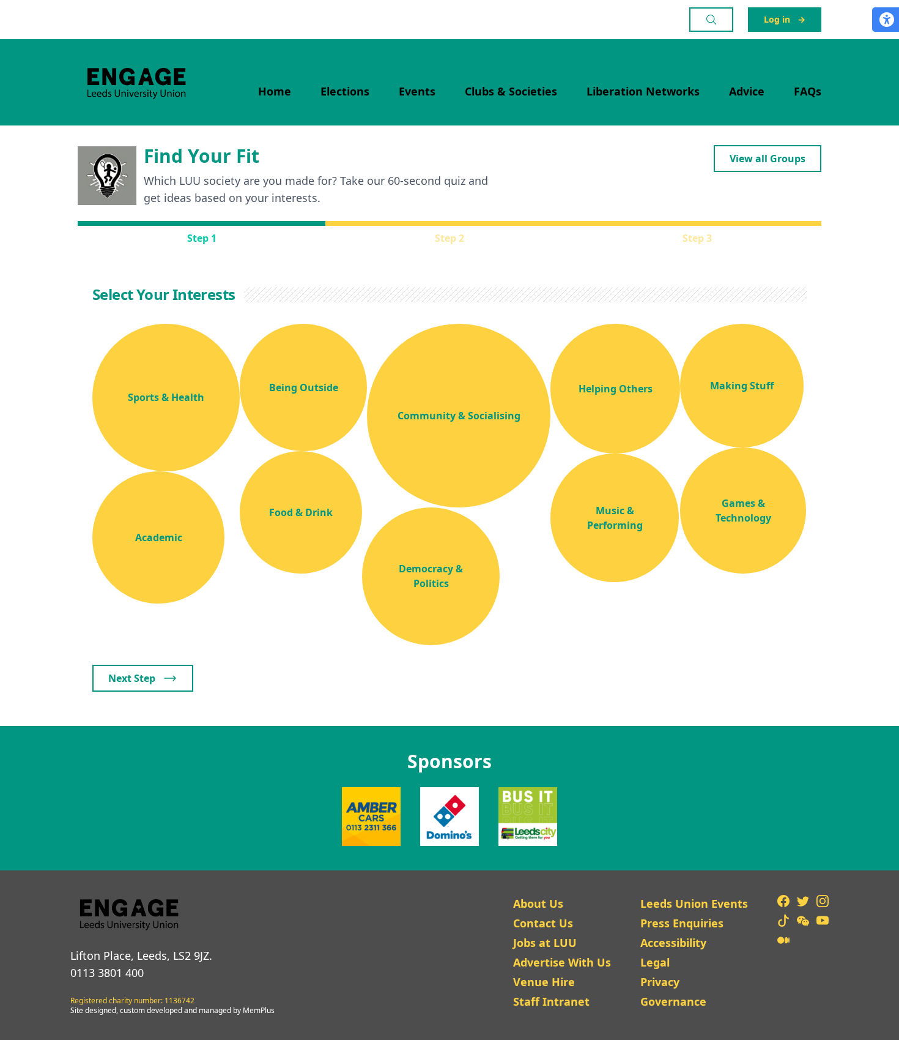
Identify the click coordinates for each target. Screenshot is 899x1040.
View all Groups (767, 158)
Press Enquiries (681, 923)
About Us (538, 903)
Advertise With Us (562, 962)
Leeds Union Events (694, 903)
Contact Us (543, 923)
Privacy (659, 982)
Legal (655, 962)
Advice (746, 91)
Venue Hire (544, 982)
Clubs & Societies (511, 91)
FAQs (807, 91)
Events (417, 91)
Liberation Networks (643, 91)
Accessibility (673, 942)
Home (274, 91)
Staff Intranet (551, 1001)
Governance (673, 1001)
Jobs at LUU (545, 942)
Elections (344, 91)
